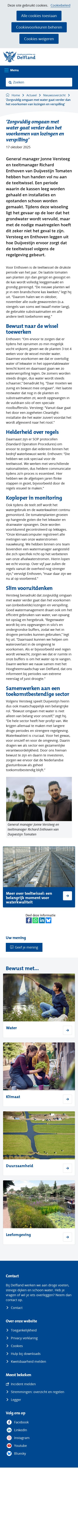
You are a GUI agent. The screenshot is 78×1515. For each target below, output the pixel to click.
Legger (16, 1399)
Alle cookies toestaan (39, 15)
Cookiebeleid (60, 5)
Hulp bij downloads (26, 1353)
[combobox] (39, 82)
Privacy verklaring (24, 1338)
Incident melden (23, 1384)
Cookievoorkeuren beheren (39, 27)
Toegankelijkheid (24, 1330)
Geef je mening (26, 947)
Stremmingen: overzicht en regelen (37, 1392)
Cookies (17, 1346)
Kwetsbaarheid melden (28, 1361)
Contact (16, 1307)
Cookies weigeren (39, 38)
